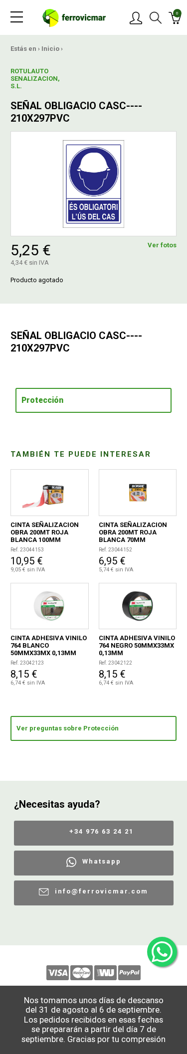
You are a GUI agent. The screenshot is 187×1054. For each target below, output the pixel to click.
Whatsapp (101, 861)
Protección (42, 400)
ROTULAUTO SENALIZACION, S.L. (28, 78)
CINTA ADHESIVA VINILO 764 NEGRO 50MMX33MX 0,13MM (137, 645)
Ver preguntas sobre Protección (67, 728)
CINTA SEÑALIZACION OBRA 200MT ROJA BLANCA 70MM (133, 532)
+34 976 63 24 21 (101, 831)
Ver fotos (162, 245)
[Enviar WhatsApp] (162, 952)
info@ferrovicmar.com (101, 891)
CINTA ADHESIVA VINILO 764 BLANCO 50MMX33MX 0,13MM (48, 645)
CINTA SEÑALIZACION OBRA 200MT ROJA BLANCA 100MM (44, 532)
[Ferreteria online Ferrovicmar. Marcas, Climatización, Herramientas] (74, 17)
